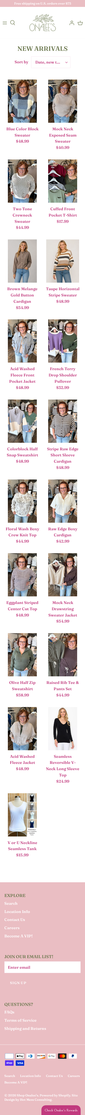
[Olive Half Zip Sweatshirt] (22, 656)
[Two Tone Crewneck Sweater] (22, 182)
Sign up (18, 983)
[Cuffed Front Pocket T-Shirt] (63, 182)
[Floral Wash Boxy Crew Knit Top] (22, 502)
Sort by (21, 61)
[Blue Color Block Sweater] (22, 102)
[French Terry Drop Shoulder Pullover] (63, 342)
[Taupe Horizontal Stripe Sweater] (63, 262)
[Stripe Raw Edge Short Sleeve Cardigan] (63, 422)
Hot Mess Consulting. (36, 1100)
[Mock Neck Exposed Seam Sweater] (63, 102)
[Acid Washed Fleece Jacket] (22, 729)
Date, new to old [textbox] (50, 62)
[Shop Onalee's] (42, 22)
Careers (12, 927)
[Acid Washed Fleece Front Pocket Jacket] (22, 342)
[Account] (70, 22)
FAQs (9, 1012)
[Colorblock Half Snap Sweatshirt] (22, 422)
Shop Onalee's (27, 1095)
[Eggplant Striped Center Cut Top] (22, 576)
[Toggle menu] (5, 22)
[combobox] (50, 62)
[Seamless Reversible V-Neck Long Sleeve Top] (63, 729)
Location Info (17, 911)
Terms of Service (20, 1020)
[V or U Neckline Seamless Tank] (22, 816)
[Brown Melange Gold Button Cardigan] (22, 262)
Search (11, 903)
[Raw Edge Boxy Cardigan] (63, 502)
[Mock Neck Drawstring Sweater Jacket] (63, 576)
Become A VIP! (18, 935)
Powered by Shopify (55, 1095)
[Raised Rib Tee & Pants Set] (63, 656)
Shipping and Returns (25, 1028)
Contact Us (14, 919)
